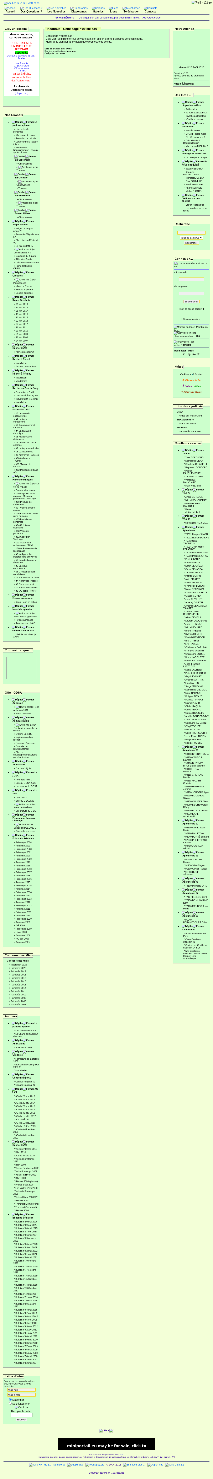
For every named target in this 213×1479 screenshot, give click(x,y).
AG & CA (25, 1090)
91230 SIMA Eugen (194, 865)
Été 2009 (20, 925)
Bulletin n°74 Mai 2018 (26, 1285)
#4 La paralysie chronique (22, 432)
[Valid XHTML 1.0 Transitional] (47, 1464)
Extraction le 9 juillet (26, 392)
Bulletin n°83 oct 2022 (26, 1247)
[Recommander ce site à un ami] (194, 353)
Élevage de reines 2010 (194, 153)
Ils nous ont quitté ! (194, 163)
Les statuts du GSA (26, 811)
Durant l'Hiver (22, 213)
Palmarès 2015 (18, 984)
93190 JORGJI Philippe (197, 792)
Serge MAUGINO (194, 686)
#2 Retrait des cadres (27, 587)
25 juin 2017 (22, 311)
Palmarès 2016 (18, 981)
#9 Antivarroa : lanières (27, 455)
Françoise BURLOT (195, 586)
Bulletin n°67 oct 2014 (26, 1313)
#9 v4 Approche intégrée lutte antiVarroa (25, 555)
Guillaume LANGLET (195, 660)
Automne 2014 (23, 889)
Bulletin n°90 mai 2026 (26, 1221)
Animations (18, 764)
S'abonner (18, 1399)
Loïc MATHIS (192, 683)
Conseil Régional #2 (25, 1085)
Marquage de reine (25, 135)
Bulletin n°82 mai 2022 (26, 1250)
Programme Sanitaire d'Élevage (23, 819)
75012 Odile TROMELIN (190, 542)
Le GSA (24, 792)
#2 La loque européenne (20, 420)
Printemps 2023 (24, 849)
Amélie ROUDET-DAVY (197, 716)
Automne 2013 (23, 895)
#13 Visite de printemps (21, 532)
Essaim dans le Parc (26, 366)
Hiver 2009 (21, 932)
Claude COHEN (193, 596)
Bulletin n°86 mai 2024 (26, 1235)
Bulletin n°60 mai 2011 (26, 1336)
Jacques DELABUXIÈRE (191, 173)
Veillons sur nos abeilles (191, 199)
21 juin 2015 (22, 317)
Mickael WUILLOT (194, 743)
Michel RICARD (194, 191)
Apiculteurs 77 (190, 893)
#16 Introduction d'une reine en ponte (25, 514)
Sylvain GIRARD (193, 634)
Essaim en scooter (22, 598)
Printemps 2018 (24, 869)
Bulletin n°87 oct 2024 (26, 1231)
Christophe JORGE (195, 654)
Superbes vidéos (191, 105)
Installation (21, 363)
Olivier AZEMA (192, 562)
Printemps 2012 (24, 905)
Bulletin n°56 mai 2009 (26, 1349)
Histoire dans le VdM (23, 630)
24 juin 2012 (22, 324)
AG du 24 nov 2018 (25, 1099)
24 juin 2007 (22, 340)
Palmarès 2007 (18, 1004)
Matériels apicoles (22, 609)
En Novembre (22, 195)
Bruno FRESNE (193, 630)
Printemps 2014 (24, 892)
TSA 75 (186, 493)
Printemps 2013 (24, 899)
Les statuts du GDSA (26, 786)
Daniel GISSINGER (195, 637)
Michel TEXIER (193, 729)
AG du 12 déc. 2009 (25, 1126)
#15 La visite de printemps (22, 520)
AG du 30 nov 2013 (25, 1113)
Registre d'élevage (25, 743)
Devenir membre (191, 319)
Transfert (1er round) (26, 1207)
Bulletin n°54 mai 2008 (26, 1356)
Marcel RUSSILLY (195, 178)
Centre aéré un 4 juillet (27, 395)
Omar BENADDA (194, 569)
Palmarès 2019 (18, 971)
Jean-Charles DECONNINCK (191, 612)
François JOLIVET (194, 650)
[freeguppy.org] (95, 1464)
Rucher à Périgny (21, 373)
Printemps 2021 (24, 852)
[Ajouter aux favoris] (190, 353)
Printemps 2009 (24, 928)
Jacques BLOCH (194, 572)
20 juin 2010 (22, 330)
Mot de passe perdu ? (191, 309)
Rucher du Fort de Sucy (25, 388)
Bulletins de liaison (22, 1217)
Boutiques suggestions (25, 616)
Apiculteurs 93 (190, 750)
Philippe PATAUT (193, 696)
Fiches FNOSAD (21, 409)
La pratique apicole (24, 124)
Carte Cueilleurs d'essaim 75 (192, 940)
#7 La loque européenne (20, 567)
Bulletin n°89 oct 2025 (26, 1225)
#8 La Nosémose (24, 451)
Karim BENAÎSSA (194, 566)
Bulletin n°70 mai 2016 (26, 1300)
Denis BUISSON (193, 582)
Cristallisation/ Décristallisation (191, 141)
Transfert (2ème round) (27, 1204)
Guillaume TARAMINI (196, 723)
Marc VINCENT (193, 485)
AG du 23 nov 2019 (25, 1096)
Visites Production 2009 (27, 1168)
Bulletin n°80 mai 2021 (26, 1257)
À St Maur (198, 374)
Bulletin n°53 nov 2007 (26, 1359)
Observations (25, 163)
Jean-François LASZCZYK (191, 665)
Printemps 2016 (24, 879)
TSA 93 (186, 519)
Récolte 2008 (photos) (26, 1181)
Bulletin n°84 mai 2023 (26, 1244)
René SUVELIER (194, 184)
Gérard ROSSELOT (195, 713)
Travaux (20, 170)
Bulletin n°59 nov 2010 (26, 1339)
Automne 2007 (23, 942)
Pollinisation (191, 109)
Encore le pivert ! (24, 289)
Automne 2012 (23, 902)
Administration (20, 721)
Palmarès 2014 (18, 988)
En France (186, 374)
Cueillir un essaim (195, 119)
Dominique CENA (194, 460)
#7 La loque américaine (27, 448)
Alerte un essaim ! (25, 352)
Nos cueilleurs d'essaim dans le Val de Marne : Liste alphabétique (195, 955)
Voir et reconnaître (195, 205)
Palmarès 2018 (18, 974)
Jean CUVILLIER (194, 599)
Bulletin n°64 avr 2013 (26, 1323)
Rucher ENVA (19, 348)
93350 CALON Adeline (196, 523)
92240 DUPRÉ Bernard (197, 836)
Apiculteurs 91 (190, 855)
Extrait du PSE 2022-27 (25, 828)
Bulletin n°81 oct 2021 (26, 1254)
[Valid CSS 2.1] (174, 1464)
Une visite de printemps (21, 130)
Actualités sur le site (190, 431)
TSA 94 (186, 453)
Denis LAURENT (193, 669)
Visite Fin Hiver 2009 (25, 1174)
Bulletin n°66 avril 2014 (26, 1316)
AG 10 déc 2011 (23, 1119)
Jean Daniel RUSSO (195, 719)
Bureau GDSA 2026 (26, 783)
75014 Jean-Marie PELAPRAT (193, 547)
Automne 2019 (23, 862)
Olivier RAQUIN (193, 706)
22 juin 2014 (22, 320)
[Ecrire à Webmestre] (185, 353)
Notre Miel (187, 126)
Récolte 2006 (22, 1210)
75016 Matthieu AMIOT (196, 552)
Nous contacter (23, 713)
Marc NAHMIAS (193, 693)
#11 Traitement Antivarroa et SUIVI (23, 543)
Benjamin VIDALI (193, 739)
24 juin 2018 (22, 307)
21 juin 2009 (22, 334)
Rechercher (191, 243)
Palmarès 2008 (18, 1001)
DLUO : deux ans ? (195, 137)
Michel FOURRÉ (193, 627)
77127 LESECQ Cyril (196, 897)
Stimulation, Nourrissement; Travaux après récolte (25, 150)
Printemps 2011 (23, 912)
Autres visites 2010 (25, 1155)
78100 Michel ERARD (196, 885)
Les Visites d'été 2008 (26, 1188)
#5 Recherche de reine (27, 577)
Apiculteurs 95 (190, 916)
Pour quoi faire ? (24, 779)
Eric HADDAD (192, 644)
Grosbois (17, 275)
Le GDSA (24, 774)
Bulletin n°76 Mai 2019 (26, 1275)
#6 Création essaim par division (24, 572)
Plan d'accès (19, 283)
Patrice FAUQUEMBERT (192, 471)
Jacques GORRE (194, 476)
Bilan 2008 (20, 1178)
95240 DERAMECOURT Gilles (195, 921)
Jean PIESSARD (194, 168)
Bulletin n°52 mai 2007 (26, 1363)
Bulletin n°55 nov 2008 (26, 1353)
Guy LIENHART (193, 676)
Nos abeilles (21, 1070)
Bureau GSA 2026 (25, 801)
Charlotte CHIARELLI (196, 464)
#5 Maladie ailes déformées (22, 437)
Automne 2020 (23, 855)
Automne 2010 (23, 915)
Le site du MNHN (24, 246)
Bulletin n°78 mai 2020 (26, 1266)
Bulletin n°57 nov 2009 (26, 1346)
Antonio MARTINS (194, 679)
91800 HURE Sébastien (191, 873)
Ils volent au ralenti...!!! (197, 112)
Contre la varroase (25, 831)
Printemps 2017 (24, 872)
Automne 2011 (23, 909)
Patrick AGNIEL (193, 559)
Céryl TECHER (193, 726)
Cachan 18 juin (23, 768)
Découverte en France (27, 262)
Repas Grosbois (21, 300)
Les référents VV (22, 252)
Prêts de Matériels (23, 807)
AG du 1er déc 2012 (25, 1116)
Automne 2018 (23, 865)
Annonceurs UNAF (25, 623)
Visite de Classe (24, 286)
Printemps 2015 (24, 885)
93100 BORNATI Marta (197, 754)
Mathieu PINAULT (194, 699)
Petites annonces (24, 620)
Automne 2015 (23, 882)
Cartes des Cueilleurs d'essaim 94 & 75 (195, 946)
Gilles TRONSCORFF (196, 733)
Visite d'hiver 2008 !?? (26, 1197)
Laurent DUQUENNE (196, 620)
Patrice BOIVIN (193, 576)
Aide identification (24, 259)
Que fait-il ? (21, 797)
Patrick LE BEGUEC (195, 673)
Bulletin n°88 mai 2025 (26, 1228)
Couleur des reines (25, 490)
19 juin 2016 (22, 314)
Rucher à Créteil (21, 359)
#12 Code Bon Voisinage (21, 538)
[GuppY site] (75, 1464)
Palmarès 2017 (18, 978)
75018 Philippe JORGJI (197, 556)
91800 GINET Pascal (196, 868)
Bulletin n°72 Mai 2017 (26, 1294)
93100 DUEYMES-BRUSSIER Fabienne (194, 764)
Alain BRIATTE (192, 579)
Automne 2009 (23, 922)
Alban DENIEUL (193, 617)
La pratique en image (196, 157)
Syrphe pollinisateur (196, 116)
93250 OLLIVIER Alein (196, 801)
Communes (188, 929)
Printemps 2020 (24, 859)
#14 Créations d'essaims (21, 526)
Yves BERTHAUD (194, 457)
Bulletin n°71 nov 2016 (26, 1297)
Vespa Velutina (20, 224)
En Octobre (21, 177)
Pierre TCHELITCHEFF (192, 510)
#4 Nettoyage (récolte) (27, 581)
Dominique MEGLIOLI (196, 689)
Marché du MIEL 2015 (197, 146)
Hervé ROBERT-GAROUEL (192, 504)
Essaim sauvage (24, 293)
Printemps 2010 (24, 919)
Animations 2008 (23, 1047)
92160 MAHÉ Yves (194, 833)
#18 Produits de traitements (22, 503)
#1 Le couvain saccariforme (21, 414)
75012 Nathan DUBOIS (197, 537)
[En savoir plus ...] (134, 1464)
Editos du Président (23, 838)
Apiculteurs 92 (190, 823)
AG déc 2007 (22, 938)
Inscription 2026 (19, 964)
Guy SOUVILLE (194, 181)
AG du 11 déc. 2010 (25, 1123)
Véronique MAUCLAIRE (189, 481)
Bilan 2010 (20, 1152)
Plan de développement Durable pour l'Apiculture (25, 754)
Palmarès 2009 (18, 998)
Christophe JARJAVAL (196, 647)
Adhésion (17, 703)
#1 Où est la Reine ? (26, 591)
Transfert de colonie (26, 138)
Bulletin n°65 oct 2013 (26, 1319)
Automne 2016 (23, 875)
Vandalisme (21, 381)
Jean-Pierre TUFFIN (195, 736)
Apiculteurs (188, 530)
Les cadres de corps (25, 1030)
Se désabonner (21, 1403)
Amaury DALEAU (194, 602)
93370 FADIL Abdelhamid (190, 815)
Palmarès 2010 (18, 994)
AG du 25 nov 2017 (25, 1103)
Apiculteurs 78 (190, 882)
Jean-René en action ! (27, 602)
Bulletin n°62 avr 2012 (26, 1329)
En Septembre (22, 159)
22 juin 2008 (22, 337)
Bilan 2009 (20, 1164)
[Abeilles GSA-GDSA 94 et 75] (22, 3)
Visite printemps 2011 (26, 1149)
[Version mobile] (198, 353)
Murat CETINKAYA (194, 589)
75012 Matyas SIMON (196, 534)
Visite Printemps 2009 (26, 1171)
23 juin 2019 (22, 304)
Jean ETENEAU (193, 624)
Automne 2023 (23, 845)
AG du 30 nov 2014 (25, 1109)
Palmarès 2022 (18, 968)
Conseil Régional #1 (25, 1081)
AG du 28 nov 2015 (25, 1106)
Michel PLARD (192, 703)
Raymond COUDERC (196, 467)
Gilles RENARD (193, 709)
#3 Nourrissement (25, 584)
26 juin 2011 (22, 327)
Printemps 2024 (24, 842)
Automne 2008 (23, 935)
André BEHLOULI (194, 497)
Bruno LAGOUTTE (194, 657)
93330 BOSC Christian (196, 810)
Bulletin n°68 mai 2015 (26, 1309)
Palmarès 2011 (18, 991)
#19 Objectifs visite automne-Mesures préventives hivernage (24, 496)
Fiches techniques (22, 479)
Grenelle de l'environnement (21, 747)
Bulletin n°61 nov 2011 (26, 1333)
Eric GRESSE (192, 640)
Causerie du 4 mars (26, 256)
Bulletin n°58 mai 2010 (26, 1343)
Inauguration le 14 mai (27, 399)
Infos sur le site (188, 423)
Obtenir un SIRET (25, 734)
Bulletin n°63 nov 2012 (26, 1326)
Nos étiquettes (193, 130)
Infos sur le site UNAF (191, 415)
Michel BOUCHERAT (196, 500)
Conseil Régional (21, 1077)
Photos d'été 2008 (24, 1184)
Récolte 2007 (22, 1200)
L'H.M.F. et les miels (196, 134)
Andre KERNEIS (194, 188)
